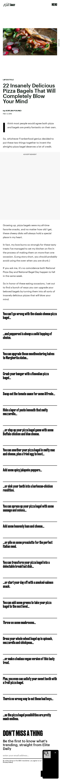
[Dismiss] (55, 752)
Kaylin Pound (13, 111)
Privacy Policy (8, 762)
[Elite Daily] (9, 5)
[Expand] (45, 752)
